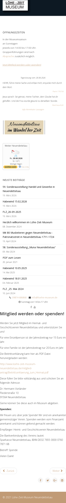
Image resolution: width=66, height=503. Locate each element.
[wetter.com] (10, 167)
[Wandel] (33, 127)
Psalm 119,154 (58, 91)
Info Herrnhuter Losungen (33, 109)
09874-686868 (19, 297)
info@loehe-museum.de (44, 297)
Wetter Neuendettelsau (16, 145)
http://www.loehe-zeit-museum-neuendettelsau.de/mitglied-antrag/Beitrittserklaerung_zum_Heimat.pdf (24, 368)
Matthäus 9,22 (57, 105)
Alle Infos (25, 167)
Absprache (9, 56)
